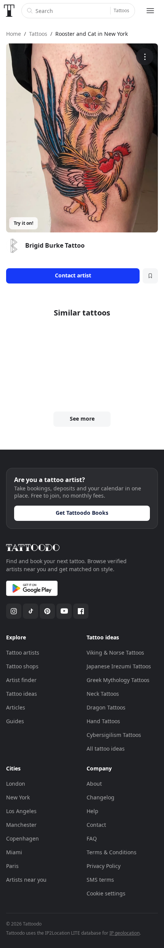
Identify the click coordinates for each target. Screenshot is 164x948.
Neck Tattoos (103, 693)
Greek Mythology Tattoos (118, 680)
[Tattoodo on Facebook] (80, 611)
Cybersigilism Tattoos (114, 734)
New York (18, 797)
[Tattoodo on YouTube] (64, 611)
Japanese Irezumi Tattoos (119, 666)
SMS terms (100, 879)
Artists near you (26, 879)
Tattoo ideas (21, 693)
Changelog (100, 797)
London (15, 783)
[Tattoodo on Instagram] (13, 611)
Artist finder (21, 680)
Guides (15, 721)
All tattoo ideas (106, 748)
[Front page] (9, 10)
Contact (96, 824)
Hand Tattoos (103, 721)
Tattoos (121, 10)
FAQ (92, 838)
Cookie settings (106, 893)
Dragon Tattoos (106, 707)
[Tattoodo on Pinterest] (47, 611)
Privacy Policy (104, 866)
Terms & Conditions (112, 852)
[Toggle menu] (150, 10)
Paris (12, 866)
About (94, 783)
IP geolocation (124, 933)
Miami (14, 852)
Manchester (21, 824)
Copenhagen (22, 838)
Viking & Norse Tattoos (115, 652)
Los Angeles (21, 811)
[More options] (144, 56)
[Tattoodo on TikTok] (30, 611)
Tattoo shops (22, 666)
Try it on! (23, 223)
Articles (15, 707)
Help (92, 811)
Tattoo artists (22, 652)
